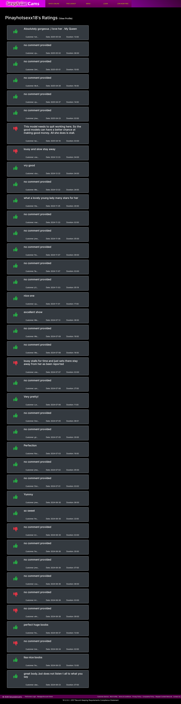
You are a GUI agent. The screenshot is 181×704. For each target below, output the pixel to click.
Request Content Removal (164, 696)
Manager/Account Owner (45, 696)
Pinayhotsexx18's (23, 17)
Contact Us (176, 696)
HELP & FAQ (113, 696)
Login (105, 4)
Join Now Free (122, 4)
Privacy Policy (136, 696)
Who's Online (54, 4)
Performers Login (30, 696)
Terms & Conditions (125, 696)
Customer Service (103, 696)
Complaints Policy (148, 696)
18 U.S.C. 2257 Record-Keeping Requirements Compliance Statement (91, 700)
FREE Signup (71, 4)
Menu (88, 4)
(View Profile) (66, 18)
